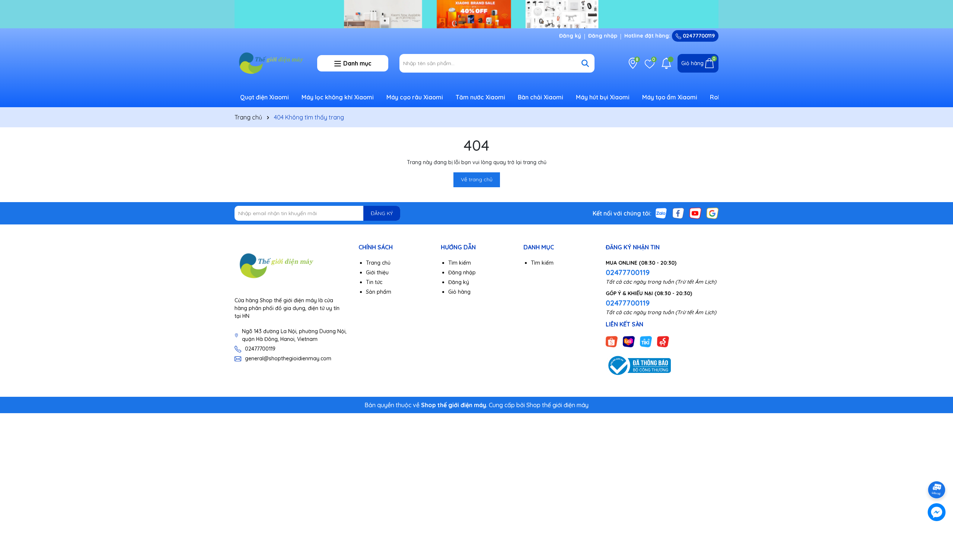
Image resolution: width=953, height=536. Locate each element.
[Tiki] (646, 341)
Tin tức (374, 282)
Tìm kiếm (459, 262)
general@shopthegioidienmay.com (288, 358)
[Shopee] (612, 341)
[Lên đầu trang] (937, 469)
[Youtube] (695, 213)
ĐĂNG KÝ (382, 213)
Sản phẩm (378, 291)
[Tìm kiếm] (585, 63)
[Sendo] (663, 341)
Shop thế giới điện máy (557, 405)
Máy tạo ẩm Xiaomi (669, 97)
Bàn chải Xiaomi (540, 97)
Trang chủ (378, 262)
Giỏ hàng (459, 291)
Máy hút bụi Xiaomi (603, 97)
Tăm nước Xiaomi (480, 97)
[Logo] (270, 63)
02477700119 (698, 35)
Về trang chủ (477, 179)
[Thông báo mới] (666, 63)
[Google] (712, 213)
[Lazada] (629, 341)
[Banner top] (476, 13)
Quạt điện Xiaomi (264, 97)
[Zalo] (661, 213)
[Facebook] (678, 213)
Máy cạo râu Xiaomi (414, 97)
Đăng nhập (602, 35)
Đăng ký (570, 35)
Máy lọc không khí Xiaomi (338, 97)
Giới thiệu (377, 272)
